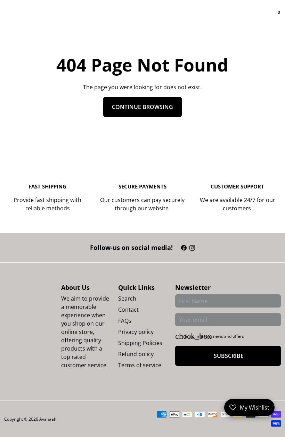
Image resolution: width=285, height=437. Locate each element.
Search (127, 298)
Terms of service (139, 365)
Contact (128, 309)
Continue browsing (142, 107)
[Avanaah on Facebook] (184, 248)
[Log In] (271, 17)
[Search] (12, 17)
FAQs (124, 321)
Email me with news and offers (214, 336)
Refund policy (136, 354)
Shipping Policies (140, 343)
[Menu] (7, 17)
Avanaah (47, 419)
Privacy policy (136, 332)
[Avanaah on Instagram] (192, 248)
